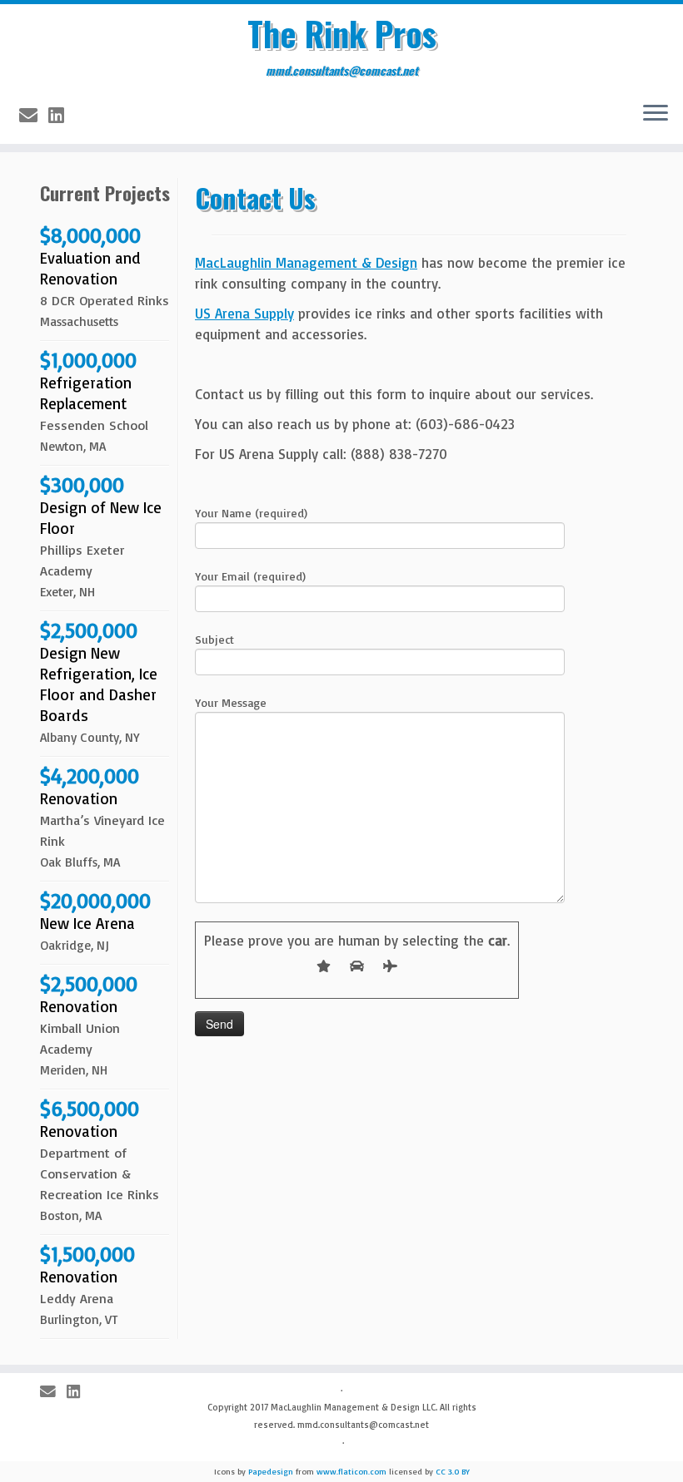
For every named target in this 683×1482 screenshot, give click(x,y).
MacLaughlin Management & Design (306, 262)
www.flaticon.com (351, 1471)
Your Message (231, 702)
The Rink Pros (341, 33)
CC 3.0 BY (453, 1471)
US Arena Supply (244, 313)
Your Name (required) (251, 513)
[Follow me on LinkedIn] (61, 115)
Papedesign (270, 1471)
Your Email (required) (250, 576)
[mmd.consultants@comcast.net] (33, 115)
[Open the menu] (655, 113)
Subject (214, 639)
